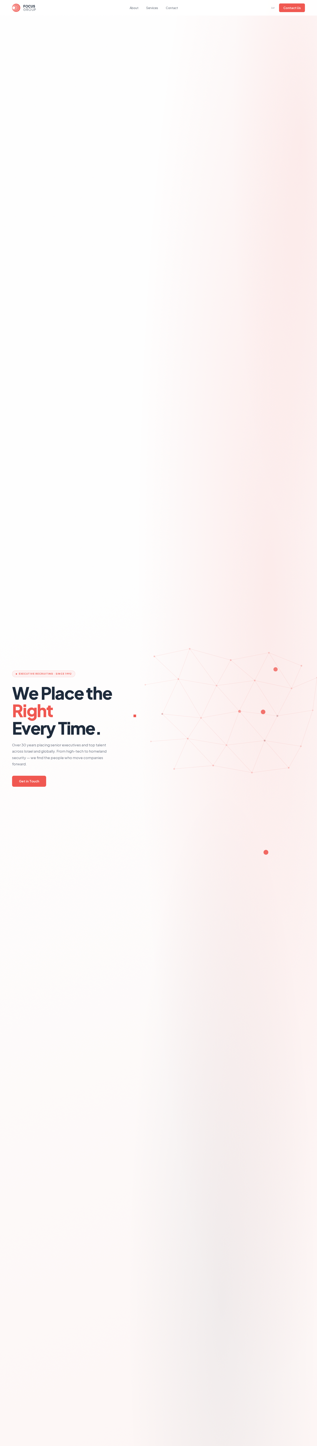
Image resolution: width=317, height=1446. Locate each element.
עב (273, 7)
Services (152, 8)
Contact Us (292, 8)
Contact (172, 8)
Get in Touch (29, 781)
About (134, 8)
